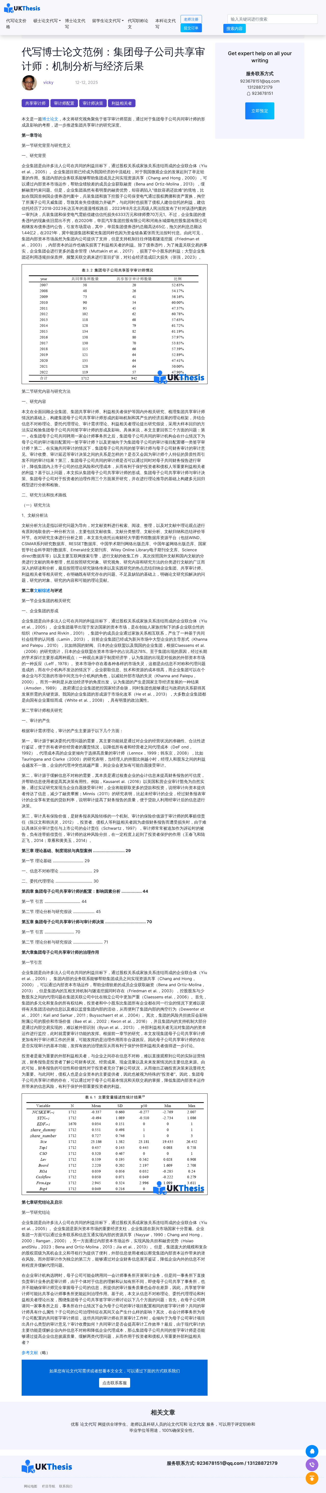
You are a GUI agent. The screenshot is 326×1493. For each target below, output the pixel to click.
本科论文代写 (165, 23)
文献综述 (42, 590)
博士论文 (50, 118)
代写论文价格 (16, 23)
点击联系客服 (114, 1382)
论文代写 (74, 1370)
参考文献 (30, 1352)
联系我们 (65, 1486)
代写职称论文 (138, 23)
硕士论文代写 (45, 20)
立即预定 (259, 110)
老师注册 (191, 19)
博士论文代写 (75, 23)
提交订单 (191, 28)
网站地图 (30, 1486)
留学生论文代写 (106, 20)
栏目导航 (48, 1486)
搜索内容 (234, 28)
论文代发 (197, 1424)
